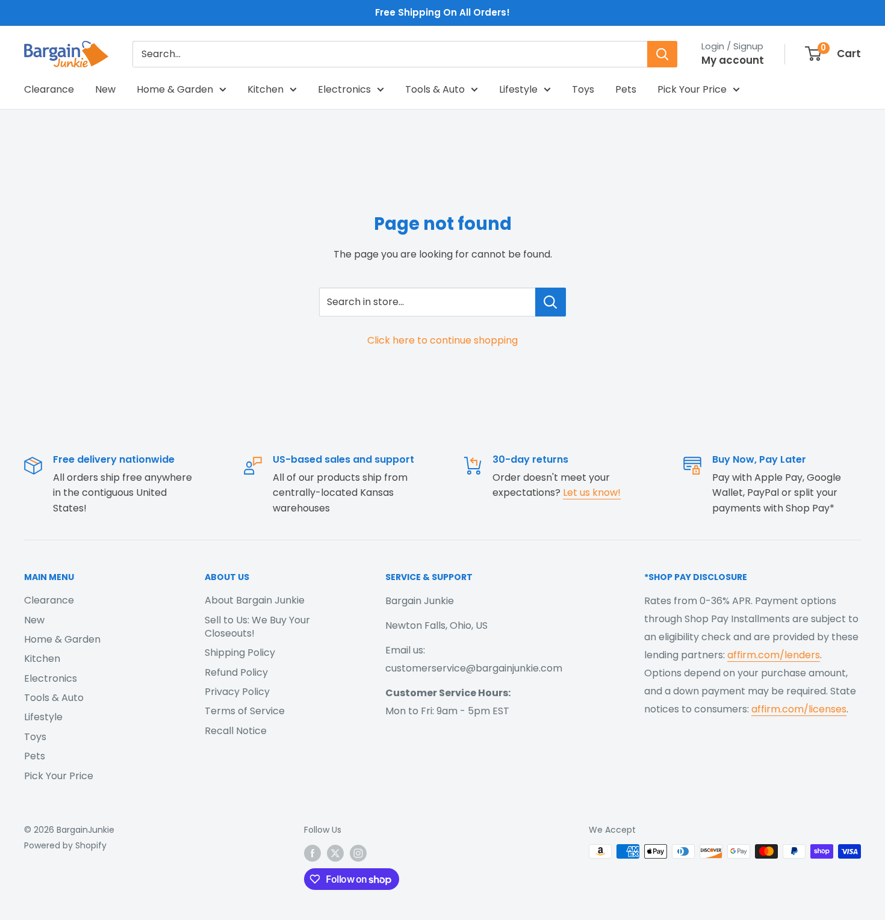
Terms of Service (245, 711)
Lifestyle (518, 89)
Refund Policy (236, 672)
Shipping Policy (240, 652)
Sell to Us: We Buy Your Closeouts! (257, 626)
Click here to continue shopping (442, 340)
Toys (583, 89)
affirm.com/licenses (798, 709)
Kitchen (265, 89)
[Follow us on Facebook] (312, 852)
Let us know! (592, 492)
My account (732, 60)
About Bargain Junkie (255, 600)
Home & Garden (175, 89)
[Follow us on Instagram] (358, 852)
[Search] (662, 54)
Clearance (49, 89)
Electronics (344, 89)
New (105, 89)
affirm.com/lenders (773, 655)
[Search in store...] (550, 302)
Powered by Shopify (65, 845)
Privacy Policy (237, 692)
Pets (625, 89)
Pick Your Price (692, 89)
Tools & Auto (435, 89)
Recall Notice (236, 731)
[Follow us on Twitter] (335, 852)
